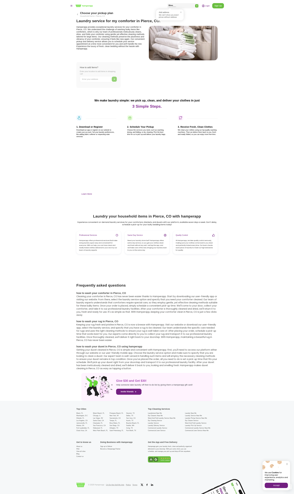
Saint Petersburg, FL (116, 430)
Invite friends (127, 391)
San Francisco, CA (99, 425)
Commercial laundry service (157, 428)
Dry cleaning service (155, 420)
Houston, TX (130, 413)
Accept (276, 485)
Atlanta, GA (80, 425)
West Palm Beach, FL (100, 430)
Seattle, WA (130, 425)
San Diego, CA (114, 425)
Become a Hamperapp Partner (110, 449)
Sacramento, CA (115, 418)
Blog (77, 454)
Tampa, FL (113, 420)
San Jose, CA (131, 418)
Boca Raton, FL (115, 423)
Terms (134, 485)
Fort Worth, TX (131, 430)
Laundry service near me (193, 415)
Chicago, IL (97, 415)
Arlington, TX (114, 428)
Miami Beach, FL (98, 413)
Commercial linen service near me (197, 430)
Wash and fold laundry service (195, 423)
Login (207, 6)
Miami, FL (79, 413)
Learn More (86, 194)
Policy (128, 485)
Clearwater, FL (98, 423)
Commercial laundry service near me (197, 428)
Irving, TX (129, 428)
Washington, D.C (82, 415)
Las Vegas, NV (98, 418)
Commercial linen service (156, 430)
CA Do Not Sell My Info (115, 485)
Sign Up (218, 6)
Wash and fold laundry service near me (161, 418)
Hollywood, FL (97, 428)
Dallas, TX (129, 415)
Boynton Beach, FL (132, 423)
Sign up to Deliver (106, 446)
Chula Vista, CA (81, 430)
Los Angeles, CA (82, 420)
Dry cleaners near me (155, 415)
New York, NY (114, 415)
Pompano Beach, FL (116, 413)
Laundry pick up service (193, 425)
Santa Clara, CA (98, 420)
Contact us (80, 456)
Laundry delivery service (156, 425)
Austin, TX (129, 420)
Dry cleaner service (191, 420)
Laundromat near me (155, 413)
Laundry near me (190, 413)
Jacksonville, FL (81, 423)
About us (79, 446)
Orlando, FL (80, 418)
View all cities (81, 451)
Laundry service (153, 423)
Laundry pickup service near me (196, 418)
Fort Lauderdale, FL (82, 428)
